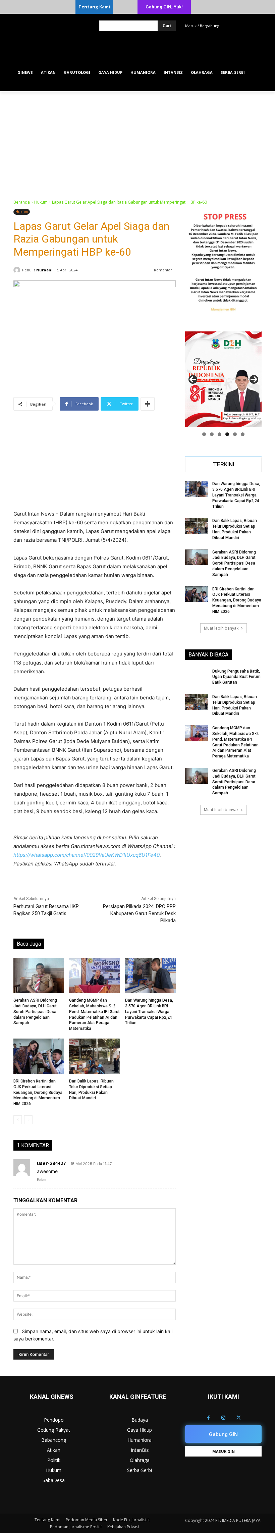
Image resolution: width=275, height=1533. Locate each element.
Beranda (21, 202)
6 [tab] (242, 434)
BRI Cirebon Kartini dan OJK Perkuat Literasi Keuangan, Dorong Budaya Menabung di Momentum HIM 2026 (37, 1092)
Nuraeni (44, 269)
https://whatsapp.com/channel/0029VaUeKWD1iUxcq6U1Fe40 (86, 855)
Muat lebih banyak (221, 628)
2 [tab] (212, 434)
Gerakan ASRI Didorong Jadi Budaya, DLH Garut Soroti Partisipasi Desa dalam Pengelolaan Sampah (35, 1011)
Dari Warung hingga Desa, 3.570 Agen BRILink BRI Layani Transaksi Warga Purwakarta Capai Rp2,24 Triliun (149, 1011)
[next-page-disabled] (28, 1119)
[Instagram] (223, 1418)
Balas (41, 1179)
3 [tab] (219, 434)
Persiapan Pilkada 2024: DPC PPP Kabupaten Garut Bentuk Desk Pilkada (139, 913)
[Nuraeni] (17, 270)
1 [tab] (204, 434)
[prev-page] (17, 1119)
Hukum (41, 202)
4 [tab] (227, 434)
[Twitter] (238, 1418)
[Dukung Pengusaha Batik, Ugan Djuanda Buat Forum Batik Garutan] (196, 677)
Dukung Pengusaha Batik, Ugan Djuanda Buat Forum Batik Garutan (236, 677)
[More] (148, 404)
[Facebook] (208, 1418)
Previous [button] (192, 379)
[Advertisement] (137, 142)
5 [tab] (235, 434)
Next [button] (254, 379)
